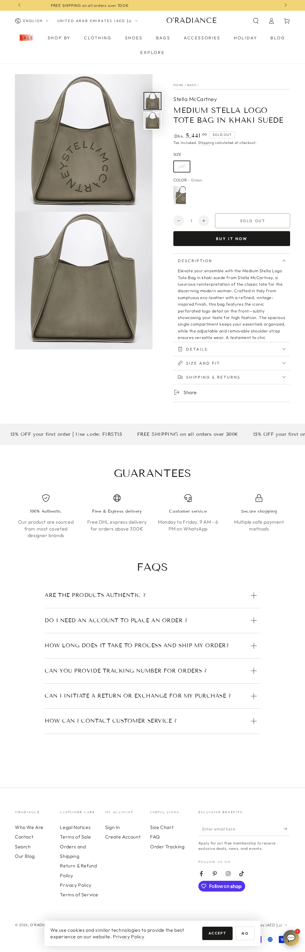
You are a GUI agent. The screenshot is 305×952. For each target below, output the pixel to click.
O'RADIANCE (41, 925)
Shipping (206, 142)
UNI (182, 166)
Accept (217, 933)
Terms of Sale (75, 837)
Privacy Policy (75, 885)
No (245, 933)
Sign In (112, 827)
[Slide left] (20, 5)
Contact (24, 837)
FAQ (155, 837)
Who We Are (29, 827)
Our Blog (25, 856)
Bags (191, 85)
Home (178, 85)
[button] (256, 20)
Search (23, 847)
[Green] (179, 195)
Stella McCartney (195, 99)
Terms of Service (79, 894)
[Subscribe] (286, 829)
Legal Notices (75, 827)
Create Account (123, 837)
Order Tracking (167, 847)
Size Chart (162, 827)
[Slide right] (285, 5)
